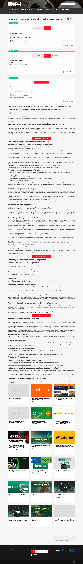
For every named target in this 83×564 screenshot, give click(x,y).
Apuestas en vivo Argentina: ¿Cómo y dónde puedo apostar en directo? (40, 472)
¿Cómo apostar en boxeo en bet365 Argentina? (40, 495)
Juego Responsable (35, 555)
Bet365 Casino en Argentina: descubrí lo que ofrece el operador (63, 496)
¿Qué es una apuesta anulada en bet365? (41, 446)
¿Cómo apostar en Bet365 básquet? (39, 519)
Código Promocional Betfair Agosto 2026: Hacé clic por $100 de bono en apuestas (64, 446)
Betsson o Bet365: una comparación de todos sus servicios (39, 422)
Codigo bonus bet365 (15, 398)
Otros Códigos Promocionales (42, 9)
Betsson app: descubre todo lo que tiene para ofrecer (63, 399)
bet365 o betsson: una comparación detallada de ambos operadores (62, 422)
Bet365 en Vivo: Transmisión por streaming (64, 471)
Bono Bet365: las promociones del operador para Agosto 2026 (18, 519)
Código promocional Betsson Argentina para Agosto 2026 (17, 422)
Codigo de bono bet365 (13, 549)
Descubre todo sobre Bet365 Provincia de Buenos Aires (17, 495)
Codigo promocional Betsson (14, 551)
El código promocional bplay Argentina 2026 (17, 471)
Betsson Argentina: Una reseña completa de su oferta (41, 399)
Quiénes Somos (34, 554)
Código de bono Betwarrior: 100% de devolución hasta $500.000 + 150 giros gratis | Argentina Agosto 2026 (17, 447)
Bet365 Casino (12, 12)
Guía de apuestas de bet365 (60, 9)
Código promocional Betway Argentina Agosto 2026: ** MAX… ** (64, 520)
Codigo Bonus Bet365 (26, 9)
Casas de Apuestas (14, 9)
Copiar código (47, 28)
